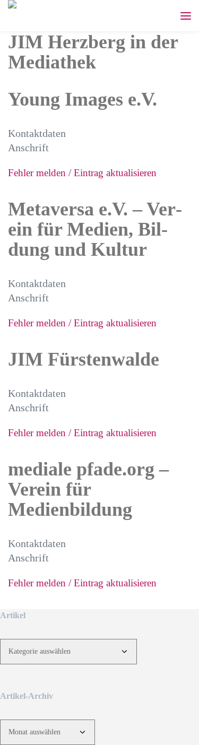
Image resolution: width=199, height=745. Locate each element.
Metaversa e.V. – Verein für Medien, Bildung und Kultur (95, 229)
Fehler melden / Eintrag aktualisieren (82, 172)
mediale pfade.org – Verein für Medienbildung (88, 489)
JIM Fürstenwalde (83, 359)
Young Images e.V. (82, 99)
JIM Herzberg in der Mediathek (93, 52)
